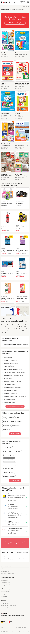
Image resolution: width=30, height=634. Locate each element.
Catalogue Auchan (5, 591)
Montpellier (15, 425)
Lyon (18, 417)
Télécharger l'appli (15, 23)
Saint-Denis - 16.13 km (9, 464)
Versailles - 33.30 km (9, 476)
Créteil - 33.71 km (8, 468)
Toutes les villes (15, 433)
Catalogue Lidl (4, 580)
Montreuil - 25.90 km (9, 460)
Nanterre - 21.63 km (8, 472)
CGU (2, 627)
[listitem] (8, 44)
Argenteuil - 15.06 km (9, 456)
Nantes (18, 421)
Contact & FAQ (4, 603)
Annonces (25, 6)
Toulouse (5, 421)
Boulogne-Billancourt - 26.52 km (12, 452)
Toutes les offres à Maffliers (15, 406)
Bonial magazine (5, 571)
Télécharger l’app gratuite (7, 573)
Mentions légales (5, 625)
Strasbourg (6, 425)
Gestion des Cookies (20, 627)
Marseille (11, 417)
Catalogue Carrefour (6, 585)
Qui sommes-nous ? (6, 569)
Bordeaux (5, 429)
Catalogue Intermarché (7, 594)
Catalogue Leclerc (5, 582)
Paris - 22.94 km (7, 447)
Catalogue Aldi (4, 596)
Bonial (3, 556)
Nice (12, 421)
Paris (4, 417)
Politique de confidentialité (22, 625)
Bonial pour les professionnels (8, 605)
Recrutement (4, 608)
